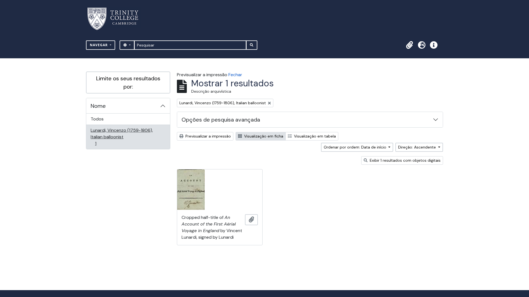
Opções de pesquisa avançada (221, 119)
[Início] (116, 19)
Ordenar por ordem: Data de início (355, 147)
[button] (409, 45)
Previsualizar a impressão (207, 136)
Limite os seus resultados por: (128, 82)
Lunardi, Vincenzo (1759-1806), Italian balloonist (121, 136)
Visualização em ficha (263, 136)
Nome (98, 105)
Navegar (99, 45)
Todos (97, 119)
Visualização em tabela (314, 136)
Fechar (235, 75)
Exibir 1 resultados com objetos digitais (405, 160)
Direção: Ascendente (417, 147)
